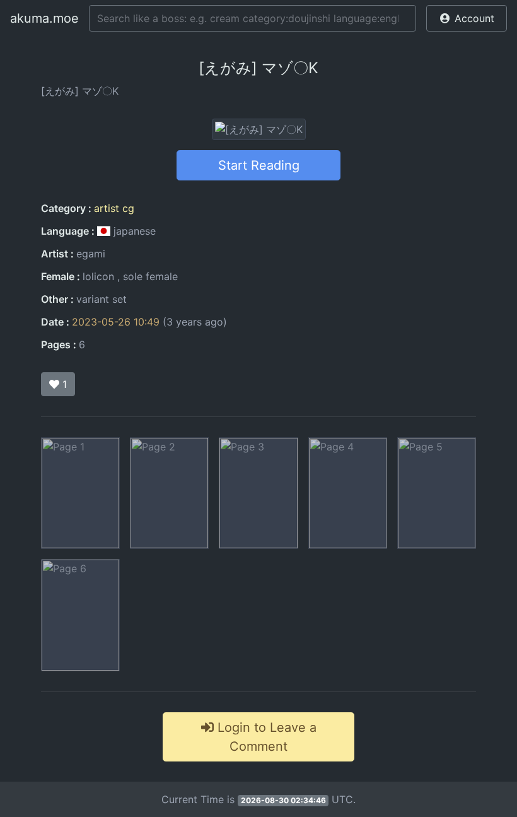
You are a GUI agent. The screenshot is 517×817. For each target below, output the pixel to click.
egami (90, 253)
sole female (150, 276)
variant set (101, 299)
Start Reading (258, 165)
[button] (466, 18)
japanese (133, 231)
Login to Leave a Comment (265, 737)
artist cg (114, 208)
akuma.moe (44, 18)
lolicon (98, 276)
